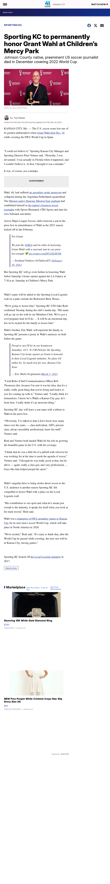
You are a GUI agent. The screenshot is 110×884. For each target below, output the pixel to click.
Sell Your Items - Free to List (37, 589)
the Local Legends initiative (46, 556)
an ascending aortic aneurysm (45, 192)
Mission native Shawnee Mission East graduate (34, 201)
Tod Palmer (19, 118)
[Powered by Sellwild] (64, 754)
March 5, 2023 (49, 374)
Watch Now (98, 4)
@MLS (28, 245)
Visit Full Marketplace (55, 588)
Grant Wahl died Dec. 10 (50, 132)
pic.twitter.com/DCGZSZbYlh (45, 253)
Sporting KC (13, 25)
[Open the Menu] (4, 4)
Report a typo (11, 568)
